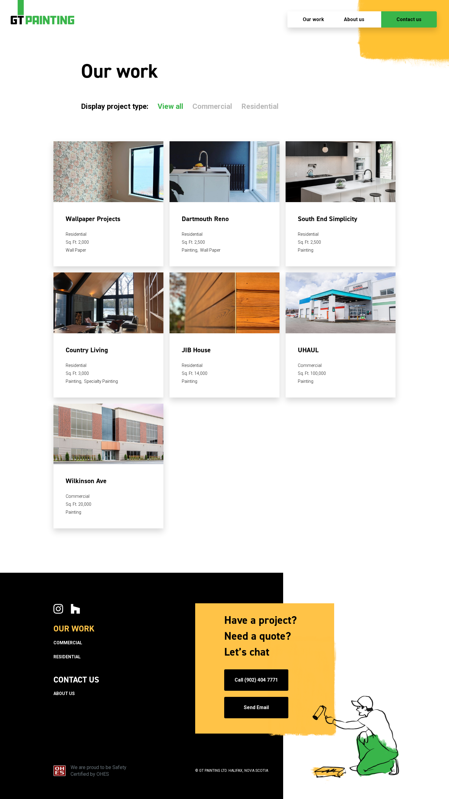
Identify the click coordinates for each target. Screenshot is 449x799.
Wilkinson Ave (86, 480)
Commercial (212, 106)
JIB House (196, 350)
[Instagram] (58, 609)
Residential (260, 106)
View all (170, 106)
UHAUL (308, 350)
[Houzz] (75, 609)
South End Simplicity (327, 218)
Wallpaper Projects (93, 218)
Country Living (87, 350)
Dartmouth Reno (205, 218)
